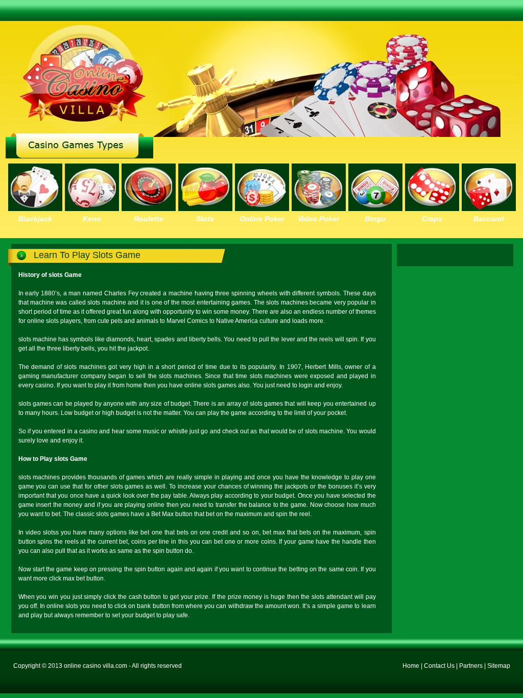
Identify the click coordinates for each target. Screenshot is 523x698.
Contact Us (439, 665)
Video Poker (318, 219)
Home (410, 665)
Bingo (375, 219)
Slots (205, 219)
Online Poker (262, 219)
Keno (92, 219)
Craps (432, 219)
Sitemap (498, 665)
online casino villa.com (95, 665)
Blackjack (35, 219)
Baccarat (488, 219)
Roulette (148, 219)
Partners (471, 665)
